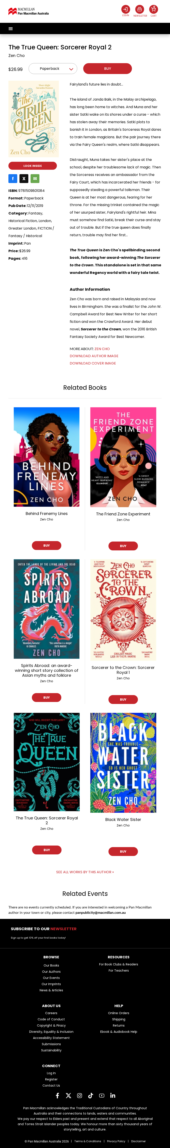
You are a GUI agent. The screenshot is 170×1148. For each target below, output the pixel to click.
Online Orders (118, 1013)
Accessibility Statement (51, 1038)
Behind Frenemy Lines (47, 513)
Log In (51, 1073)
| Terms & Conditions (86, 1141)
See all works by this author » (85, 872)
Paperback (49, 68)
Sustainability (51, 1050)
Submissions (51, 1044)
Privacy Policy (116, 1141)
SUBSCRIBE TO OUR (45, 929)
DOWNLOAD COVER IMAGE (93, 363)
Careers (51, 1013)
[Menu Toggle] (10, 28)
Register (51, 1079)
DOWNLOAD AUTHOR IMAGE (94, 356)
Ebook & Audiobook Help (118, 1031)
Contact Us (51, 1085)
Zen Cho (16, 55)
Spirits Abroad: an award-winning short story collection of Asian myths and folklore (46, 670)
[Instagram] (79, 1095)
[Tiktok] (90, 1095)
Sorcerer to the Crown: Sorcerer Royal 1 (123, 670)
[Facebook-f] (57, 1095)
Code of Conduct (51, 1019)
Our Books (51, 965)
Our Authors (51, 971)
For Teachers (119, 970)
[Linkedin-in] (112, 1095)
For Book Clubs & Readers (118, 964)
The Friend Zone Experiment (123, 514)
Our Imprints (51, 984)
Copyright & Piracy (51, 1025)
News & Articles (51, 990)
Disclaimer (138, 1141)
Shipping (118, 1019)
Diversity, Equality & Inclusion (51, 1031)
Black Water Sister (123, 819)
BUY (46, 545)
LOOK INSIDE (32, 166)
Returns (119, 1025)
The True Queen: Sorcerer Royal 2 (47, 820)
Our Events (51, 978)
